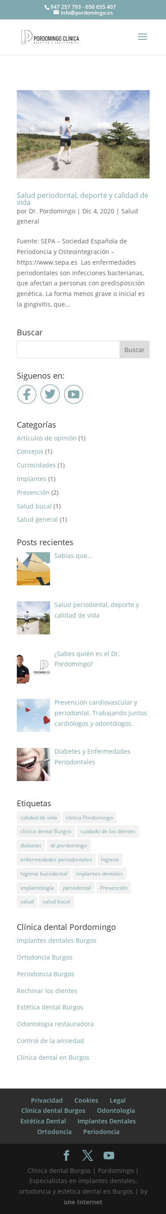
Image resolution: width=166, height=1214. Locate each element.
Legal (118, 1100)
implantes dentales (99, 873)
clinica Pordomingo (89, 817)
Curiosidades (36, 465)
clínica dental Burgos (46, 831)
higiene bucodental (43, 873)
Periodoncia (101, 1131)
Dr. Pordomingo (52, 211)
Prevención (33, 492)
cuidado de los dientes (108, 831)
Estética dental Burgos (50, 1007)
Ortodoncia (54, 1131)
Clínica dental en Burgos (53, 1057)
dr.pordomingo (68, 845)
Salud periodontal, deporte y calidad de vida (82, 198)
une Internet (83, 1202)
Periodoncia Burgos (45, 974)
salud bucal (56, 901)
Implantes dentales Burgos (57, 940)
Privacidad (47, 1100)
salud (27, 901)
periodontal (77, 888)
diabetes (31, 845)
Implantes (31, 478)
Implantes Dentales (106, 1121)
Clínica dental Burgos (53, 1110)
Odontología (116, 1110)
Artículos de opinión (47, 438)
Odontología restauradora (55, 1024)
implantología (37, 888)
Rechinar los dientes (47, 990)
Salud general (37, 519)
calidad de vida (38, 817)
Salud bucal (34, 506)
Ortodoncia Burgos (45, 957)
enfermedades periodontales (56, 859)
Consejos (30, 451)
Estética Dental (43, 1121)
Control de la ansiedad (50, 1040)
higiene (110, 859)
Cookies (86, 1100)
